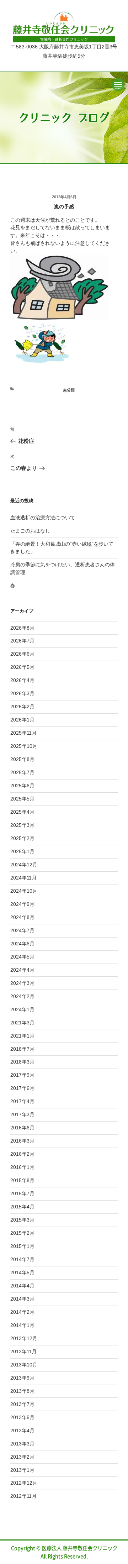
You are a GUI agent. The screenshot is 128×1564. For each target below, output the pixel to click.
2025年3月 (22, 825)
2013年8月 (22, 1391)
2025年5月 (22, 799)
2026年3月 (22, 693)
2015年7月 (22, 1193)
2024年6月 (22, 943)
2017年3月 (22, 1114)
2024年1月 (22, 1009)
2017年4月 (22, 1101)
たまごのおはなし (30, 531)
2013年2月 (22, 1457)
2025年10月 (23, 746)
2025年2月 (22, 838)
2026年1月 (22, 720)
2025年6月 (22, 785)
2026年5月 (22, 667)
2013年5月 (22, 1417)
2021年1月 (22, 1036)
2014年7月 (22, 1259)
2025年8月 (22, 759)
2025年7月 (22, 772)
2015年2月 (22, 1233)
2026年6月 (22, 654)
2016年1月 (22, 1167)
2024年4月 (22, 970)
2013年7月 (22, 1404)
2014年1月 (22, 1325)
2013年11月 (23, 1351)
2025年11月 (23, 733)
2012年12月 (23, 1483)
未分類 (69, 390)
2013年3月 (22, 1444)
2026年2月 (22, 706)
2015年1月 (22, 1246)
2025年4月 (22, 812)
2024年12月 (23, 864)
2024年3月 (22, 983)
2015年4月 (22, 1206)
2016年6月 (22, 1127)
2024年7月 (22, 930)
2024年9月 (22, 904)
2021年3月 (22, 1022)
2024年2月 (22, 996)
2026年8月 (22, 628)
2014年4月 (22, 1286)
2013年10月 (23, 1365)
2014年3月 (22, 1299)
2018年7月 (22, 1049)
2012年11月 (23, 1496)
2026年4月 (22, 680)
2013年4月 (22, 1430)
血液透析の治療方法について (42, 517)
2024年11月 (23, 878)
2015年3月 (22, 1220)
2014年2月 (22, 1312)
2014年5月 (22, 1272)
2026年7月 (22, 641)
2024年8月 (22, 917)
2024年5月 (22, 957)
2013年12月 (23, 1338)
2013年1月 (22, 1470)
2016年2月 (22, 1154)
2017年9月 (22, 1075)
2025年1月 (22, 851)
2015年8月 (22, 1180)
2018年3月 (22, 1062)
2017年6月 (22, 1088)
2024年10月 (23, 891)
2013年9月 (22, 1378)
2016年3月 (22, 1141)
